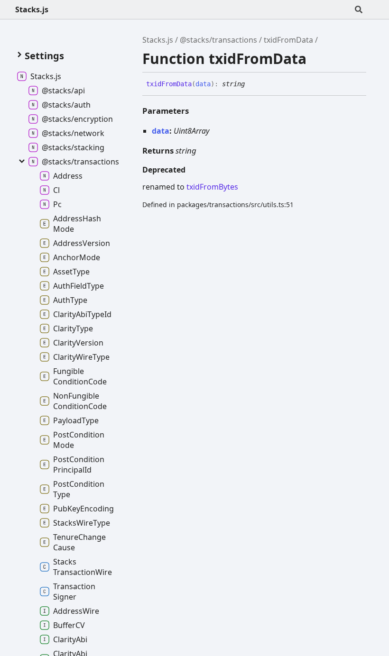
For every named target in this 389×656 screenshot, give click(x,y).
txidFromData (288, 40)
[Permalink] (252, 84)
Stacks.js (31, 9)
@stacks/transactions (218, 40)
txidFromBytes (212, 187)
